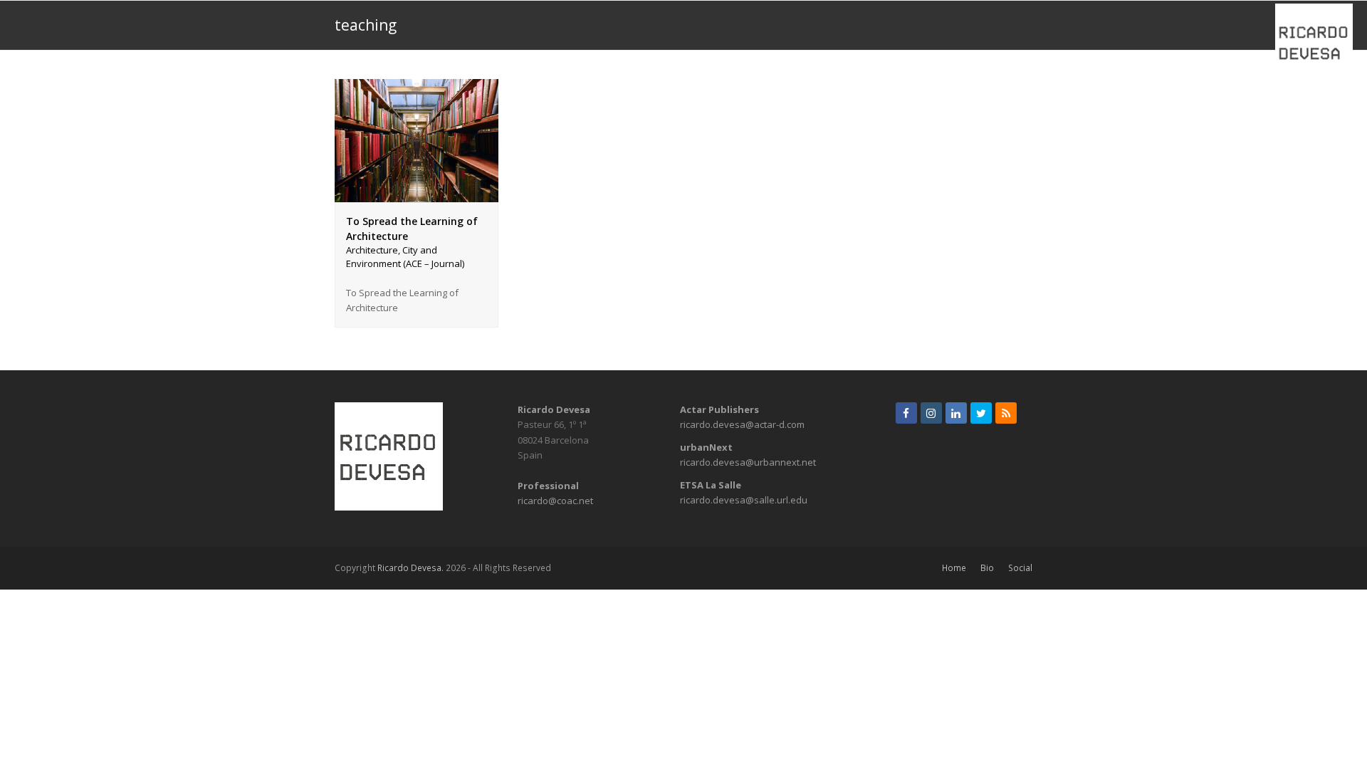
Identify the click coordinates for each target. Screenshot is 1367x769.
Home (954, 568)
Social (1020, 568)
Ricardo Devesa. (410, 568)
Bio (987, 568)
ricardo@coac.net (555, 500)
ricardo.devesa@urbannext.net (748, 462)
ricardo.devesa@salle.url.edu (743, 499)
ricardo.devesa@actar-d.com (742, 424)
